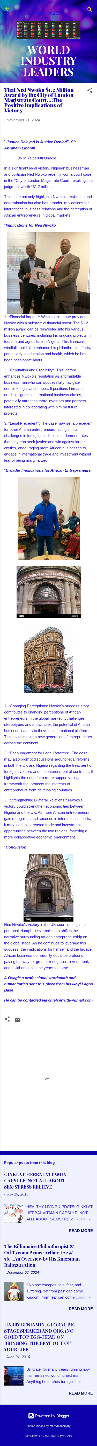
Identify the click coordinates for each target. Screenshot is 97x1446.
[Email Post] (17, 1022)
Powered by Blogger (51, 1416)
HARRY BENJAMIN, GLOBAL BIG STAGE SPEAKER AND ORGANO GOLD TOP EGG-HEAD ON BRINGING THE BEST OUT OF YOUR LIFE (40, 1337)
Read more (81, 1230)
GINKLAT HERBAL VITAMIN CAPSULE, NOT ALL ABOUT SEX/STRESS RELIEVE (35, 1180)
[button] (90, 91)
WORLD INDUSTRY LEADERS (48, 60)
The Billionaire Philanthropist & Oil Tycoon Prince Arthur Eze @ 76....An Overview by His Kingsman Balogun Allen (42, 1255)
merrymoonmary (60, 1425)
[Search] (90, 10)
